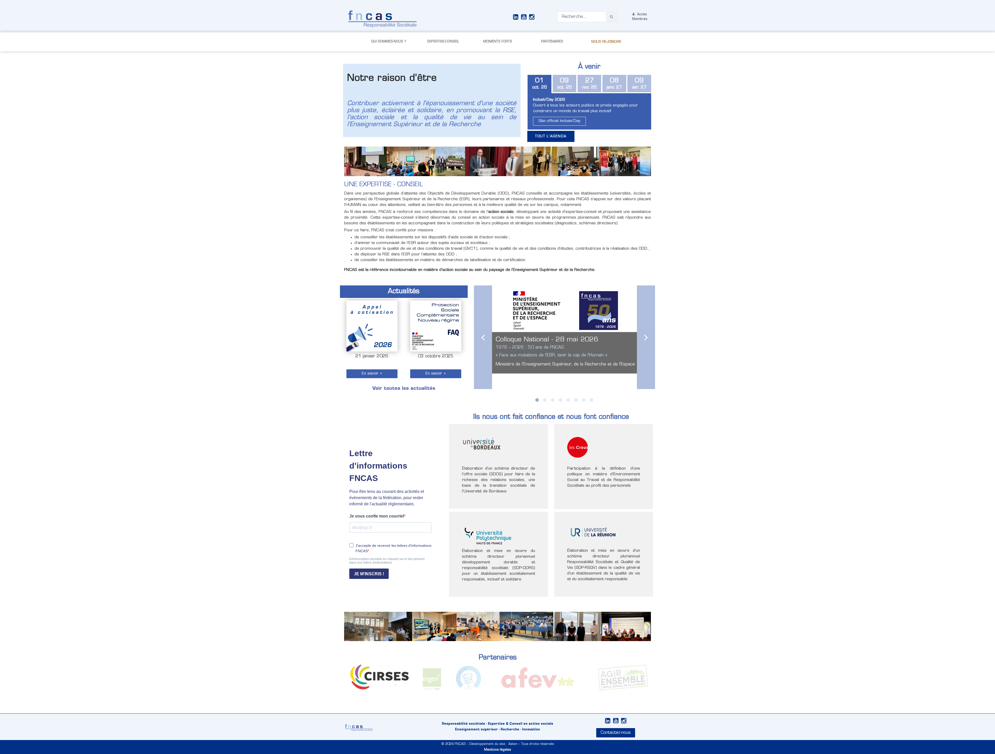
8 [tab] (591, 400)
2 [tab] (545, 400)
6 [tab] (576, 400)
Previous (483, 337)
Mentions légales (497, 749)
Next (646, 337)
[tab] (539, 84)
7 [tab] (583, 400)
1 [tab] (537, 400)
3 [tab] (552, 400)
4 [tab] (560, 400)
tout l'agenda (551, 136)
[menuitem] (388, 41)
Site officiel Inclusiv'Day (559, 121)
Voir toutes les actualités (403, 388)
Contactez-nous (616, 733)
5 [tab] (568, 400)
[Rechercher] (611, 17)
